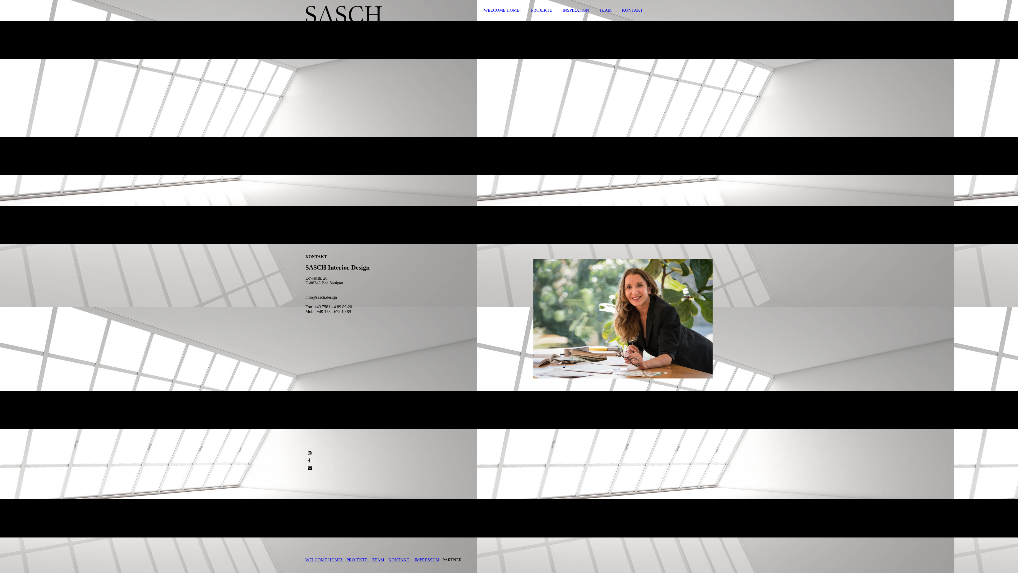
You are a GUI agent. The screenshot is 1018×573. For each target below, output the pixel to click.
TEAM (605, 10)
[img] (351, 18)
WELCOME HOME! (502, 10)
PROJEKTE (541, 10)
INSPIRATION (576, 10)
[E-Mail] (310, 468)
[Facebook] (309, 460)
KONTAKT (632, 10)
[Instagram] (310, 453)
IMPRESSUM (426, 560)
